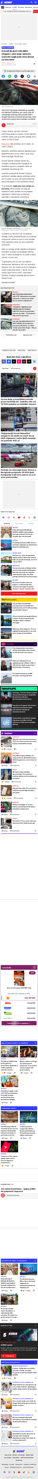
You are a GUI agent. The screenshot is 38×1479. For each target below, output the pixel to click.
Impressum (19, 1464)
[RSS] (29, 517)
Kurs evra (6, 144)
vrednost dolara (8, 350)
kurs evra (21, 350)
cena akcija (32, 350)
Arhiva (7, 1467)
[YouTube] (24, 361)
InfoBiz (11, 44)
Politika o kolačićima (30, 1464)
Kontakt (11, 1464)
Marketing (5, 1464)
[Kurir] (6, 2)
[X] (14, 361)
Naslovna (4, 44)
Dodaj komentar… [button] (13, 1195)
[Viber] (4, 361)
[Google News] (34, 361)
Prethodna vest (11, 335)
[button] (34, 64)
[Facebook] (9, 361)
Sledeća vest (27, 335)
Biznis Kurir (10, 63)
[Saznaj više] (35, 1325)
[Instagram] (19, 361)
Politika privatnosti (16, 1467)
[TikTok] (29, 361)
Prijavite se (10, 1356)
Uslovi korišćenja (28, 1467)
